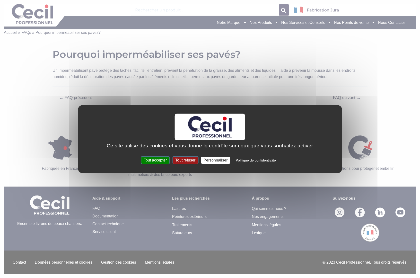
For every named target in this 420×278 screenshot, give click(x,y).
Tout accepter (155, 160)
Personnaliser (215, 160)
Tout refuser (185, 160)
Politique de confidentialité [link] (256, 160)
